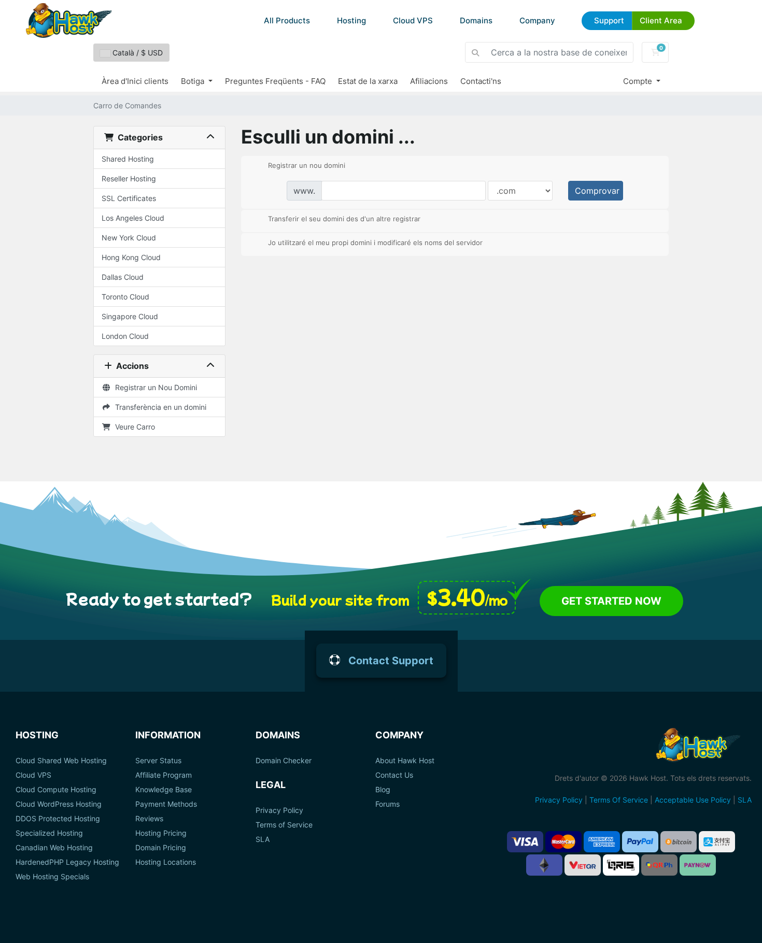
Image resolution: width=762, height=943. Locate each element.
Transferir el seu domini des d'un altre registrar (344, 219)
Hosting (351, 20)
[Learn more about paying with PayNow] (698, 865)
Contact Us (394, 775)
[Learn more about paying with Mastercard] (563, 841)
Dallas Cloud (123, 277)
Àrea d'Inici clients (135, 81)
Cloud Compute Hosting (56, 789)
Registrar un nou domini (306, 165)
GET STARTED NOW (611, 601)
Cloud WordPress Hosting (59, 804)
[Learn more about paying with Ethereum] (544, 865)
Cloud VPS (413, 20)
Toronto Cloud (125, 296)
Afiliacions (429, 81)
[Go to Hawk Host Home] (69, 20)
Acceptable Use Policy (693, 799)
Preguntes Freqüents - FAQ (275, 81)
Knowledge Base (163, 789)
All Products (287, 20)
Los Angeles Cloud (133, 217)
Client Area (661, 20)
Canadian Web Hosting (54, 847)
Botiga (193, 81)
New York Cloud (129, 237)
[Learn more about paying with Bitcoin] (678, 841)
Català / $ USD (136, 52)
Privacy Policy (279, 810)
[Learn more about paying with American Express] (602, 841)
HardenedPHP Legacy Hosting (67, 862)
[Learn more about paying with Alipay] (717, 841)
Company (537, 20)
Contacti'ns (480, 81)
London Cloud (125, 336)
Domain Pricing (160, 847)
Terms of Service (284, 824)
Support (609, 20)
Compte (638, 81)
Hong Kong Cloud (131, 257)
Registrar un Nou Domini (154, 387)
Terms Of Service (618, 799)
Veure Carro (133, 426)
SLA (263, 839)
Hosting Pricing (161, 833)
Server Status (158, 760)
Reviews (149, 818)
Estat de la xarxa (368, 81)
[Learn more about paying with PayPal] (640, 841)
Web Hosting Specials (52, 876)
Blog (382, 789)
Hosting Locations (165, 862)
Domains (476, 20)
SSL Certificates (129, 198)
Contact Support (390, 660)
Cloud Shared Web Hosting (61, 760)
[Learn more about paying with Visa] (525, 841)
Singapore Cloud (130, 316)
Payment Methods (166, 804)
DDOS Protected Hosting (58, 818)
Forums (387, 804)
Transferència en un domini (158, 407)
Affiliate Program (163, 775)
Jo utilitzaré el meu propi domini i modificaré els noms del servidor (375, 242)
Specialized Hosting (49, 833)
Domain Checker (284, 760)
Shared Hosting (128, 158)
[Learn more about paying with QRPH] (659, 865)
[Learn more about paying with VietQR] (583, 865)
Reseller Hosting (129, 178)
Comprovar (597, 190)
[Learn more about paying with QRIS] (621, 865)
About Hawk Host (404, 760)
